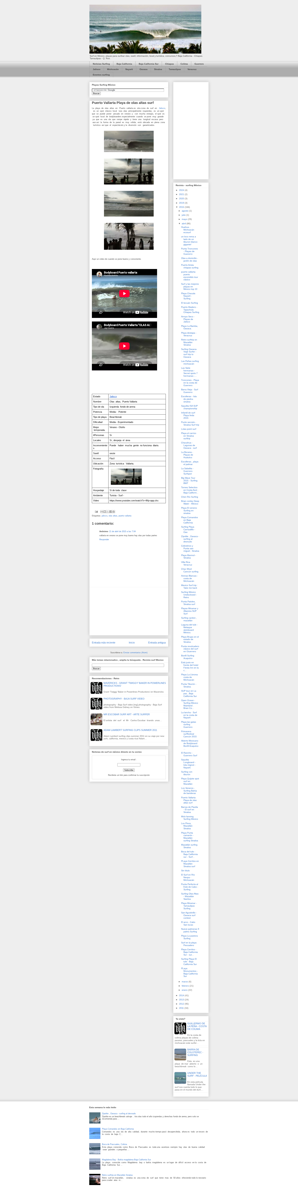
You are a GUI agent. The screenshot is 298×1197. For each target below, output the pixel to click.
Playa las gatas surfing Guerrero (188, 724)
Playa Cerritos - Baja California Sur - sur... (189, 952)
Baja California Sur (148, 64)
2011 (181, 1008)
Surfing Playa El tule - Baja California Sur (189, 961)
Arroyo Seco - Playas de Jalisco (188, 319)
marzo (185, 981)
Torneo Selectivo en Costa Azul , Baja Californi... (189, 490)
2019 (182, 203)
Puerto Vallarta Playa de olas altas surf (189, 800)
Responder (104, 539)
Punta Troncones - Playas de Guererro (189, 251)
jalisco (104, 516)
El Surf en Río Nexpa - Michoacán (188, 877)
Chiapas (169, 64)
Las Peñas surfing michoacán (190, 362)
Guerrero (199, 64)
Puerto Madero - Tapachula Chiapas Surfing (190, 310)
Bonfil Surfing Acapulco (187, 656)
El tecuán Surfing (189, 303)
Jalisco (96, 69)
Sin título (185, 870)
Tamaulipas (175, 69)
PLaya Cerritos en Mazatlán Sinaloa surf (190, 864)
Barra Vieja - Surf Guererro (189, 390)
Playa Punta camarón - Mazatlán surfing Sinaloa (189, 837)
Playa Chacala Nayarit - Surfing (188, 296)
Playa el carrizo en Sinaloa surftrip (188, 436)
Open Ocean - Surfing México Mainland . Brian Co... (189, 704)
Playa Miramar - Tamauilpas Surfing (189, 906)
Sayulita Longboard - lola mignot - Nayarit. (188, 763)
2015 (182, 207)
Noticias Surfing (101, 64)
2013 (182, 999)
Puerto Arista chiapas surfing (189, 266)
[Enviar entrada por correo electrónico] (96, 511)
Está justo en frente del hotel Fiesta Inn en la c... (190, 666)
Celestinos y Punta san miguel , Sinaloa (190, 548)
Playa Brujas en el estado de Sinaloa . (190, 639)
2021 (182, 194)
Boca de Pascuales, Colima (114, 1144)
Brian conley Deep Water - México (190, 502)
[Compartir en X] (107, 511)
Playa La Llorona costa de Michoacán (189, 677)
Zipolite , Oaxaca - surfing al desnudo (190, 539)
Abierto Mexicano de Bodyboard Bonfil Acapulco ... (189, 744)
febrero (186, 986)
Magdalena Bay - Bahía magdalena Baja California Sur (126, 1159)
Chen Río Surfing (189, 497)
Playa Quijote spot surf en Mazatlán (190, 781)
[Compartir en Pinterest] (113, 511)
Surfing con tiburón (186, 773)
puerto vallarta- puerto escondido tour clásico (189, 276)
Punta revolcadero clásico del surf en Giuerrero (190, 649)
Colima (184, 64)
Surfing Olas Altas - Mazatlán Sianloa (190, 896)
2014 (182, 995)
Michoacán (113, 69)
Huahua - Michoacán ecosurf (187, 230)
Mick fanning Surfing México (189, 817)
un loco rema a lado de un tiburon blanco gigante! (189, 240)
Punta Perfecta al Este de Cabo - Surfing (189, 887)
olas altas (113, 516)
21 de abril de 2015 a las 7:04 (122, 531)
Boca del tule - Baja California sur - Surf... (189, 854)
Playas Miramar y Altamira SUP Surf (189, 611)
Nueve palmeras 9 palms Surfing (190, 930)
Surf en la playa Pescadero (188, 943)
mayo (185, 219)
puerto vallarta (125, 516)
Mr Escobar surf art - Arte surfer (127, 714)
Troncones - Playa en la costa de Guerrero (190, 383)
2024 (182, 190)
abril (184, 223)
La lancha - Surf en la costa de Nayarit (189, 715)
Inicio (132, 642)
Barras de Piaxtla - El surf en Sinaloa (189, 810)
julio (184, 215)
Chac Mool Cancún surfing (189, 570)
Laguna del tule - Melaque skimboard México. (189, 628)
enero (185, 990)
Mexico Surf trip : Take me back (189, 586)
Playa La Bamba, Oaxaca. (189, 327)
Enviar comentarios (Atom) (135, 652)
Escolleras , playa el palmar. (189, 462)
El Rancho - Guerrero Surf (189, 754)
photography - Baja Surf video (124, 698)
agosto (185, 211)
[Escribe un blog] (104, 511)
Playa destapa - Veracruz (188, 334)
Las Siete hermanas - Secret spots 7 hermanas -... (189, 372)
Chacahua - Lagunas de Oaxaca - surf (189, 445)
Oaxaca (143, 69)
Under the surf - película (197, 1074)
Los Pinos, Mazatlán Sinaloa (186, 826)
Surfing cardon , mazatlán (189, 619)
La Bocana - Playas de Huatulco (187, 455)
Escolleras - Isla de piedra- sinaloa (189, 399)
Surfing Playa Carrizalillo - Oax (188, 529)
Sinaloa (158, 69)
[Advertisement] (129, 611)
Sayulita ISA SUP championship (189, 407)
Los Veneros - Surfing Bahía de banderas (189, 791)
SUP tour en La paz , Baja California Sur (189, 693)
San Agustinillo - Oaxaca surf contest (189, 915)
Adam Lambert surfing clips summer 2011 (130, 730)
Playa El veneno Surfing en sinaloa (189, 510)
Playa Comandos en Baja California (189, 520)
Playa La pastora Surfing (189, 937)
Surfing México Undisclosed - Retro (189, 595)
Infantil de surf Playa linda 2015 (188, 415)
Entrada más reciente (103, 642)
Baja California (124, 64)
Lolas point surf (188, 429)
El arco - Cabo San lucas (188, 923)
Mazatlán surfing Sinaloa (189, 846)
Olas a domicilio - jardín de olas (189, 259)
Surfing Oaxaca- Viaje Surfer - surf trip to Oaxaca (189, 353)
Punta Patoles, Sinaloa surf (188, 602)
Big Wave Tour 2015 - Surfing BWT (189, 480)
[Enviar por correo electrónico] (101, 511)
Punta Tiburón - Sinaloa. (188, 685)
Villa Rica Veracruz (186, 563)
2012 (182, 1004)
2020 (182, 198)
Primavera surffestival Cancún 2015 (189, 734)
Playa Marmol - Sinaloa (188, 556)
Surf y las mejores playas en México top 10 (190, 286)
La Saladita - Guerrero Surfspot (187, 471)
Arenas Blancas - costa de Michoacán (189, 578)
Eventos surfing (101, 74)
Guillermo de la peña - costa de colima (197, 1026)
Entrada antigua (157, 642)
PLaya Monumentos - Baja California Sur (189, 972)
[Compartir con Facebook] (110, 511)
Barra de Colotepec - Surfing (195, 1052)
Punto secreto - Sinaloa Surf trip (190, 423)
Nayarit (129, 69)
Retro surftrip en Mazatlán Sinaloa (189, 342)
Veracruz (191, 69)
